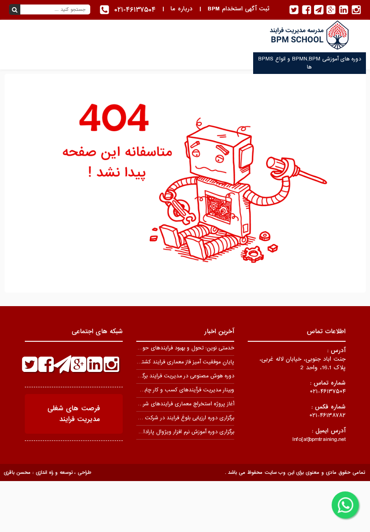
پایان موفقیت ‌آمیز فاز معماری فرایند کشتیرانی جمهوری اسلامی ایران (157, 362)
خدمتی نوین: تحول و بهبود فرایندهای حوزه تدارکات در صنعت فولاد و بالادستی (147, 348)
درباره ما (182, 9)
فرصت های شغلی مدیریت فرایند (73, 414)
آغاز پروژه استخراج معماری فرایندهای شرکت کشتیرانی (174, 404)
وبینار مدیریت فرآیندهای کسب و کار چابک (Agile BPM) (170, 390)
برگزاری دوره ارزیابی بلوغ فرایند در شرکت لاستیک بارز (176, 418)
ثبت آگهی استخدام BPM (238, 9)
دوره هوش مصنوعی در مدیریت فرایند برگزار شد (181, 376)
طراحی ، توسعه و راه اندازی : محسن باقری (47, 472)
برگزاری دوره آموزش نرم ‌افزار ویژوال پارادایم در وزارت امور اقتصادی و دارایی (150, 432)
